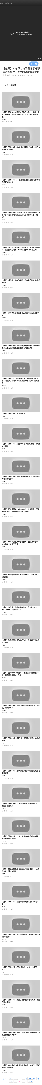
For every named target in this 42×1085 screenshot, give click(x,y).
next (30, 1081)
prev (4, 1079)
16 (11, 1081)
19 (23, 1081)
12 (26, 1079)
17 (15, 1081)
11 (21, 1079)
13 (30, 1079)
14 (34, 1079)
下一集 (33, 63)
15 (38, 1079)
